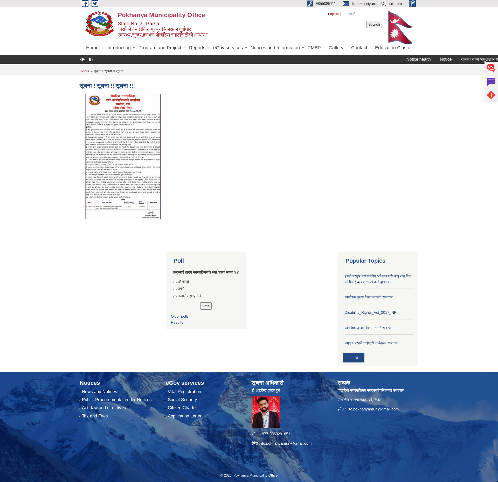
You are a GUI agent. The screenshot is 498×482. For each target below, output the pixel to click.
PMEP (314, 47)
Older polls (180, 316)
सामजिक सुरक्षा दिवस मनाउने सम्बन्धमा (369, 297)
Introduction (118, 47)
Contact (359, 47)
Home (92, 47)
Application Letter (185, 416)
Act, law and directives (104, 407)
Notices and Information (275, 47)
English (333, 14)
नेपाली (351, 14)
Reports (197, 47)
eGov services (228, 47)
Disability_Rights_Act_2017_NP (370, 312)
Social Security (182, 399)
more (353, 357)
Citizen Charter (182, 407)
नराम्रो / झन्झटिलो (190, 296)
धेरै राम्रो (183, 282)
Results (177, 322)
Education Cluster (393, 47)
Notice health (406, 59)
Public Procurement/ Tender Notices (117, 399)
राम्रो (181, 289)
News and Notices (99, 391)
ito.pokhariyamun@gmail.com (286, 443)
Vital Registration (184, 391)
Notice (434, 59)
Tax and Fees (95, 416)
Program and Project (160, 47)
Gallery (336, 47)
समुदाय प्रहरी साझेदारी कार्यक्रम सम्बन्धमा (371, 343)
